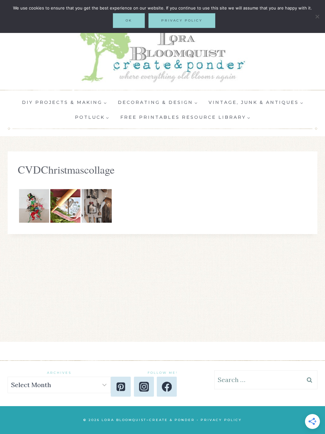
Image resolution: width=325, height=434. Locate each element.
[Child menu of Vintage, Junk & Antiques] (256, 102)
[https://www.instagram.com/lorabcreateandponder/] (144, 387)
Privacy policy (181, 20)
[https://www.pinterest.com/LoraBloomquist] (121, 387)
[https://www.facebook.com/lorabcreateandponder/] (167, 387)
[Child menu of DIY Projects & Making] (64, 102)
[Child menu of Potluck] (92, 117)
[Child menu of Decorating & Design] (157, 102)
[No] (317, 16)
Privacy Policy (221, 420)
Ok (129, 20)
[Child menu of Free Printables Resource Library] (185, 117)
